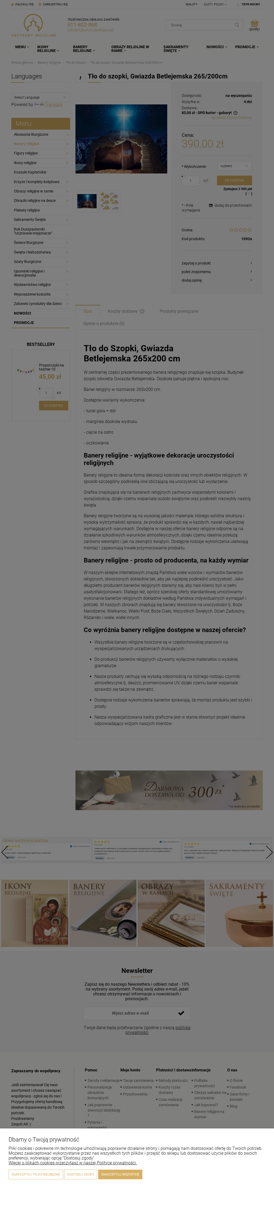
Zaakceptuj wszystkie (120, 1174)
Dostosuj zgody (80, 1174)
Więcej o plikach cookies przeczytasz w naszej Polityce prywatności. (73, 1162)
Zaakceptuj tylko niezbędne (36, 1174)
